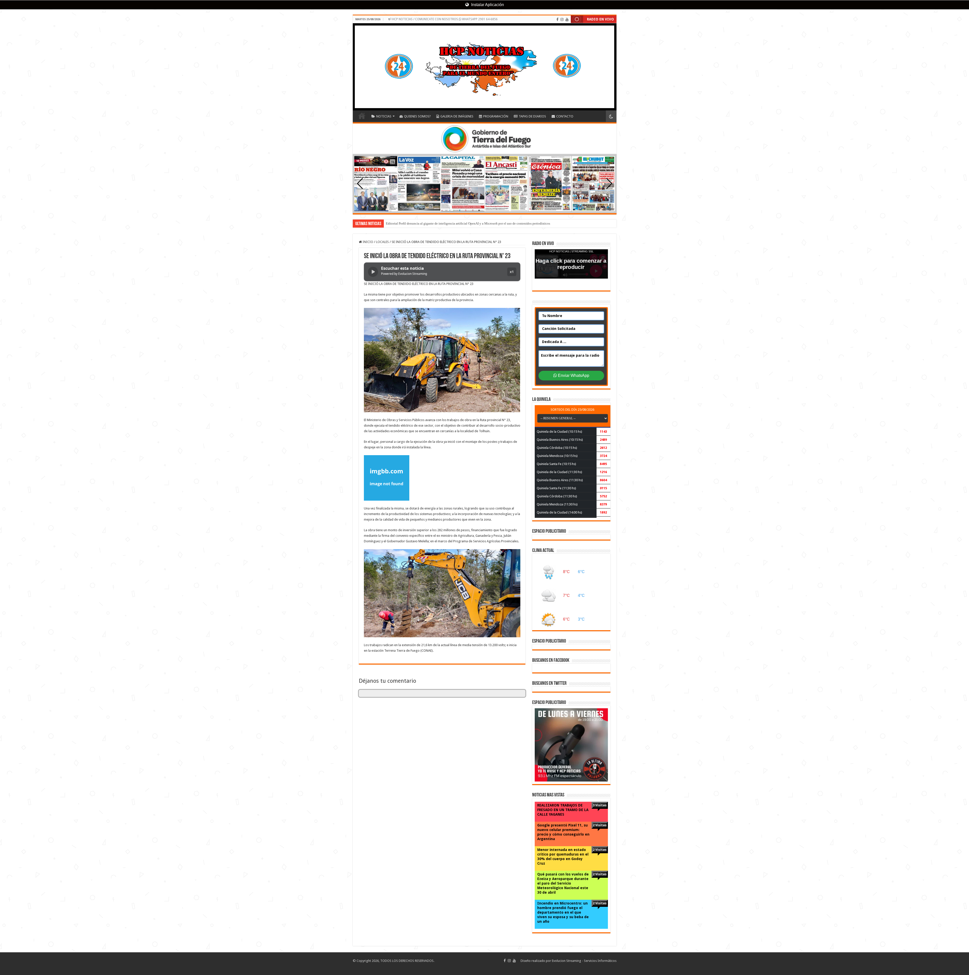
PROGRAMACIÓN (495, 116)
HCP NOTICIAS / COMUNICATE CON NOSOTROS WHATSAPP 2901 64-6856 (444, 19)
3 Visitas (600, 805)
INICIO (361, 115)
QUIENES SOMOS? (417, 116)
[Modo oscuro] (611, 116)
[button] (609, 183)
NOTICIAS (383, 116)
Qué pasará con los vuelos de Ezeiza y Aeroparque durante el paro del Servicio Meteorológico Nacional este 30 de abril (563, 883)
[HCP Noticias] (484, 66)
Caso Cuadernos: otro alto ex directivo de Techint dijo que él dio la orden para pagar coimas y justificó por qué (461, 223)
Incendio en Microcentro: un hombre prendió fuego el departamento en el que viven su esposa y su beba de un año (563, 912)
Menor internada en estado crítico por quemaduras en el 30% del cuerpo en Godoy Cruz (562, 856)
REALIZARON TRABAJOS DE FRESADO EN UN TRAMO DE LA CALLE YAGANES (562, 809)
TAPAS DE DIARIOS (532, 116)
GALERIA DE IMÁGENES (456, 116)
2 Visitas (600, 825)
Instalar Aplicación (487, 5)
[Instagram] (562, 19)
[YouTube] (567, 19)
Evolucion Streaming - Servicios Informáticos (584, 961)
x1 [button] (512, 271)
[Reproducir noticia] (373, 272)
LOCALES (382, 242)
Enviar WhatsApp (573, 375)
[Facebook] (557, 19)
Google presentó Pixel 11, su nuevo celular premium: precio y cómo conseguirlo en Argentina (563, 832)
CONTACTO (564, 116)
